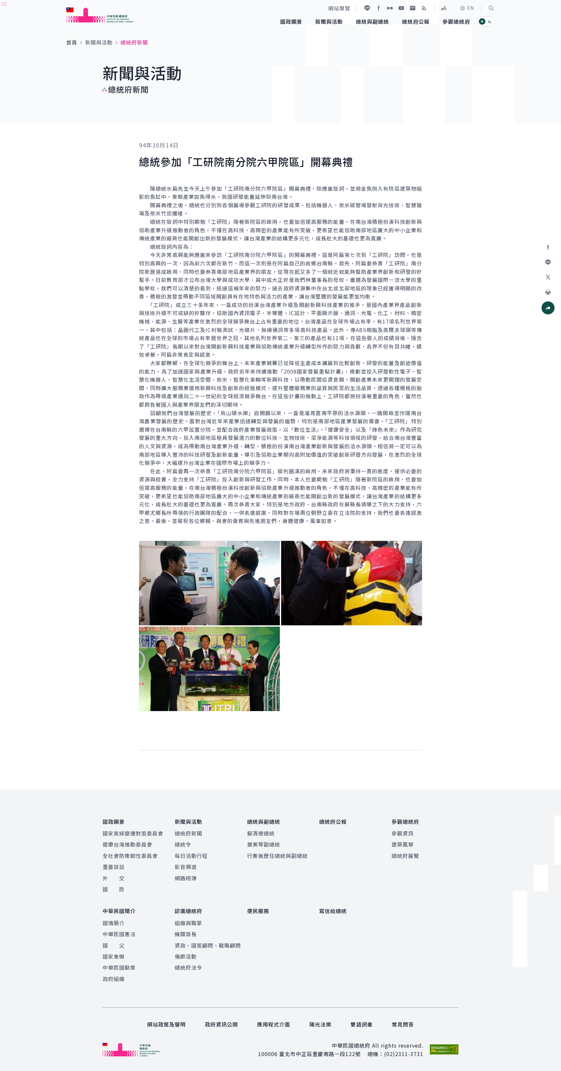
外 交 (114, 878)
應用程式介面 (273, 1024)
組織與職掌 (188, 923)
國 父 (114, 945)
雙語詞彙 (362, 1024)
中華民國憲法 (119, 934)
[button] (491, 8)
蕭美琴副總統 (263, 844)
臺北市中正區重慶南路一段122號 (320, 1054)
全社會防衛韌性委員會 (130, 856)
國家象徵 (114, 956)
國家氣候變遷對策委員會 (133, 833)
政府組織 (114, 979)
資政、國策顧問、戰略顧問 (208, 945)
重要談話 (114, 867)
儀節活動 (186, 956)
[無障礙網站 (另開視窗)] (444, 1049)
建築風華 (403, 844)
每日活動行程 (191, 856)
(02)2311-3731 (403, 1054)
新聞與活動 (99, 42)
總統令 (183, 844)
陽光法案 (320, 1024)
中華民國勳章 (119, 967)
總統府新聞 (188, 833)
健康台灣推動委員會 (127, 844)
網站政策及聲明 (166, 1024)
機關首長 (186, 934)
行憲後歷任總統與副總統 (277, 856)
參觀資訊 (403, 833)
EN (470, 8)
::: (4, 3)
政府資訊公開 (221, 1024)
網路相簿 (186, 878)
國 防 (114, 889)
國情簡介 (114, 923)
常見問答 (403, 1024)
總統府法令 (188, 967)
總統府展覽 (405, 856)
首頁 (71, 42)
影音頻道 (186, 867)
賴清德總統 (261, 833)
